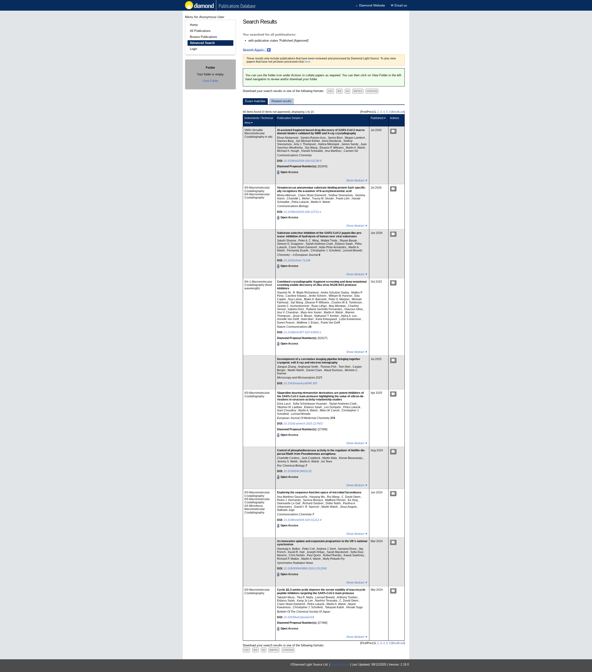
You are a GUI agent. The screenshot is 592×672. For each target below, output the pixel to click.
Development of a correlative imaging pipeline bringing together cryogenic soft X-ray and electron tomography (318, 360)
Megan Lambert (355, 137)
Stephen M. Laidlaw (290, 407)
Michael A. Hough (288, 151)
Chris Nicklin (297, 555)
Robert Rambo (332, 555)
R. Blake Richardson (306, 292)
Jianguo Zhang (287, 366)
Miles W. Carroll (330, 410)
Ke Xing (353, 500)
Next (395, 111)
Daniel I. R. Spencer (307, 506)
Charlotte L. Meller (299, 198)
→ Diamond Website (370, 5)
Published (377, 118)
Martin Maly (330, 458)
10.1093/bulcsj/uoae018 (299, 617)
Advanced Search (202, 43)
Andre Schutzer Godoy (335, 292)
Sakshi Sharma (287, 240)
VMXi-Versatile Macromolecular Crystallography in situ (258, 133)
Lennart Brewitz (352, 250)
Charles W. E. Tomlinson (347, 302)
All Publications (200, 31)
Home (194, 25)
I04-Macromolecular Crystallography (257, 196)
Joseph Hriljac (316, 552)
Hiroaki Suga (354, 607)
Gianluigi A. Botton (289, 548)
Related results (281, 101)
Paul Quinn (314, 555)
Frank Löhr (343, 198)
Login (193, 49)
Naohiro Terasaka (326, 600)
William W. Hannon (341, 295)
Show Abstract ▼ (357, 180)
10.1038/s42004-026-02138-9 (302, 160)
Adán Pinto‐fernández (333, 247)
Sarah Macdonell (338, 552)
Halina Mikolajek (329, 144)
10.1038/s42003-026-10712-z (302, 212)
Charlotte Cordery (288, 458)
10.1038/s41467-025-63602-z (302, 332)
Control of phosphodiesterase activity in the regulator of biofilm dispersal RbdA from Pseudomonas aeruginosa (321, 452)
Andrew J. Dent (326, 548)
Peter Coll (308, 548)
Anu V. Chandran (288, 312)
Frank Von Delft (330, 322)
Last (401, 111)
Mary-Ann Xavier (311, 312)
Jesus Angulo (349, 506)
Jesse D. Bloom (303, 316)
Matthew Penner (335, 500)
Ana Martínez (333, 151)
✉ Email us (399, 5)
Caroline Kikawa (296, 295)
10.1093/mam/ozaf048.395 (300, 383)
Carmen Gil (351, 151)
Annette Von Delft (288, 319)
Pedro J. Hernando (289, 500)
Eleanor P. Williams (332, 147)
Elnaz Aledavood (288, 137)
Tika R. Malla (305, 597)
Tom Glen (345, 366)
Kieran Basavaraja (351, 458)
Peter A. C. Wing (308, 240)
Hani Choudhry (287, 410)
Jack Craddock (311, 458)
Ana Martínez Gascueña (292, 496)
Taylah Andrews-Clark (319, 243)
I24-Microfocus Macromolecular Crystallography (254, 509)
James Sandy (350, 144)
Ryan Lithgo (319, 306)
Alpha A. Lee (349, 316)
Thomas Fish (328, 366)
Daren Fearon (286, 322)
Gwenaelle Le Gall (289, 503)
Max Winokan (338, 306)
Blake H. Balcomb (315, 299)
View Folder (210, 80)
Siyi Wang (311, 147)
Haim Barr (307, 319)
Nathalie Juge (286, 510)
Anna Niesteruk (332, 141)
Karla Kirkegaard (327, 319)
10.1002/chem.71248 (297, 260)
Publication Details (289, 118)
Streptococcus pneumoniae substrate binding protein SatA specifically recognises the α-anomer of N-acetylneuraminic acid (321, 189)
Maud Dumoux (333, 370)
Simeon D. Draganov (290, 243)
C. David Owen (351, 496)
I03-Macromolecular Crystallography (257, 189)
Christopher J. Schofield (326, 250)
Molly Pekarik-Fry (334, 558)
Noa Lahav (295, 299)
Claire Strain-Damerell (312, 195)
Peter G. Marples (339, 299)
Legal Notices (340, 664)
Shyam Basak (348, 240)
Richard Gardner (313, 503)
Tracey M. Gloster (323, 198)
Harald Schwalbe (312, 151)
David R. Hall (296, 552)
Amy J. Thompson (305, 144)
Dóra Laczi (284, 403)
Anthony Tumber (347, 597)
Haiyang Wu (317, 496)
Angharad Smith (308, 366)
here (307, 61)
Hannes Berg (285, 141)
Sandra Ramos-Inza (313, 137)
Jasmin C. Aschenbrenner (293, 306)
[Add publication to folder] (393, 131)
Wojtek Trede (329, 240)
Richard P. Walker (288, 558)
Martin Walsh (296, 370)
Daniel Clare (314, 370)
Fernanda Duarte (298, 250)
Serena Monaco (313, 500)
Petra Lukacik (300, 202)
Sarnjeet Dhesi (347, 548)
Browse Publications (203, 37)
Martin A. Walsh (356, 147)
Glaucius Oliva (353, 309)
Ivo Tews (326, 461)
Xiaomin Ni (284, 292)
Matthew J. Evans (308, 322)
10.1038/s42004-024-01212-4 (302, 520)
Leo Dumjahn (333, 407)
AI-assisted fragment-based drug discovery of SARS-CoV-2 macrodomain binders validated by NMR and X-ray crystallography (321, 131)
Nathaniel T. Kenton (327, 316)
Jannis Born (335, 137)
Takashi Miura (286, 597)
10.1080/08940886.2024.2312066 (305, 568)
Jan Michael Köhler (308, 141)
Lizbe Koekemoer (350, 319)
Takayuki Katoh (335, 607)
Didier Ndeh (334, 503)
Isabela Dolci (296, 309)
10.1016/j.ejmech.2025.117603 (303, 423)
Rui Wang (333, 496)
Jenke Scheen (317, 295)
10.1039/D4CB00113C (298, 471)
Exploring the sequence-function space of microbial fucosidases (319, 492)
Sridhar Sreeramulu (341, 195)
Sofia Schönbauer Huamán (310, 403)
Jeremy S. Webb (287, 461)
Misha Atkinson (287, 195)
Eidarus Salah (344, 243)
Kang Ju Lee (305, 600)
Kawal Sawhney (354, 555)
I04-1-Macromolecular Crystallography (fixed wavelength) (258, 285)
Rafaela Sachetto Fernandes (324, 309)
